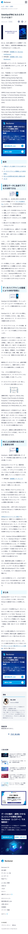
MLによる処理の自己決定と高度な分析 (14, 176)
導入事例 (3, 870)
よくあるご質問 (5, 883)
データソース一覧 (6, 873)
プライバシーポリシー (6, 925)
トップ (2, 6)
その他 (11, 6)
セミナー (3, 891)
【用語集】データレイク (16, 479)
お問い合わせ (4, 904)
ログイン (3, 914)
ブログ (7, 6)
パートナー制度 (5, 910)
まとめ (5, 179)
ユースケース (4, 876)
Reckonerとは (5, 867)
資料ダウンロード (6, 894)
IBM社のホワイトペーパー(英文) (10, 517)
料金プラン (4, 879)
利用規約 (3, 907)
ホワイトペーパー (6, 898)
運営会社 (14, 925)
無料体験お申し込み (6, 901)
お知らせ (3, 886)
